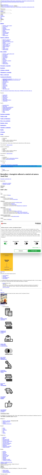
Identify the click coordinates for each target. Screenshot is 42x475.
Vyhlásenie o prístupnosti (7, 460)
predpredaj (13, 203)
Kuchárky (2, 68)
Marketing (4, 457)
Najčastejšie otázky (6, 440)
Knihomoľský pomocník (7, 446)
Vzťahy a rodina (5, 44)
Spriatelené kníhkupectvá (7, 423)
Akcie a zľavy (5, 85)
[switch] (15, 243)
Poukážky (15, 1)
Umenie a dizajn (5, 48)
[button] (22, 284)
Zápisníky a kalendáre (5, 127)
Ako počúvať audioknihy (7, 443)
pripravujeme (14, 204)
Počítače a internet (6, 46)
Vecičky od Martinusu (5, 118)
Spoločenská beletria (6, 29)
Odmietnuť (21, 250)
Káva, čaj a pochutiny (5, 120)
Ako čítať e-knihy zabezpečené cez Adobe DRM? (9, 164)
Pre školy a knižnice (6, 444)
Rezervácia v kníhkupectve (7, 441)
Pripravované (5, 84)
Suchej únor (2, 271)
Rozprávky (4, 59)
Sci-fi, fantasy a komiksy (7, 60)
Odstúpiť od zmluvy (6, 447)
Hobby (4, 47)
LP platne (2, 132)
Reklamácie (5, 445)
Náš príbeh (4, 452)
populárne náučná (16, 216)
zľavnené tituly (15, 199)
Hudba (2, 129)
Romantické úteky (6, 105)
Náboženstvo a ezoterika (5, 72)
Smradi (4, 112)
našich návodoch (9, 144)
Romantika (4, 28)
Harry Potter (5, 106)
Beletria (2, 23)
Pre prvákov (5, 55)
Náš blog (4, 453)
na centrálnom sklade (18, 202)
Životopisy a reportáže (6, 43)
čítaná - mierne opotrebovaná (22, 212)
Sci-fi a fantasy (5, 26)
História (4, 42)
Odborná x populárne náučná (5, 215)
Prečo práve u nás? (6, 439)
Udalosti (4, 422)
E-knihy (4, 5)
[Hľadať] (11, 13)
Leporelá (4, 61)
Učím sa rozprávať (6, 110)
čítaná (10, 209)
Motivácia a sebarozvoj (7, 39)
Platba (4, 438)
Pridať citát (2, 292)
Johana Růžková (5, 275)
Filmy (13, 5)
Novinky (4, 83)
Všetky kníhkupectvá (6, 421)
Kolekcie (4, 86)
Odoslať (2, 466)
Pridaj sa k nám (5, 456)
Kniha (4, 283)
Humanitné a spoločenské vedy (8, 41)
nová (10, 208)
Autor (2, 221)
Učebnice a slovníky (4, 70)
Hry (11, 5)
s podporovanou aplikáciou (13, 158)
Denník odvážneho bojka (7, 108)
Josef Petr (4, 276)
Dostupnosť (3, 201)
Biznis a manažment (6, 40)
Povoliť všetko (34, 250)
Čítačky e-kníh (3, 116)
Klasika (4, 30)
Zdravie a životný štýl (6, 45)
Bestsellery (4, 82)
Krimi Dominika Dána (6, 109)
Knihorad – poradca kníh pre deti (8, 53)
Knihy (2, 14)
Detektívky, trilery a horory (7, 25)
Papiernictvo (3, 125)
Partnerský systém (6, 455)
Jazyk (2, 218)
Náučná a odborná (4, 37)
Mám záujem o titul (6, 88)
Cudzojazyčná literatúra (5, 77)
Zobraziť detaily (35, 247)
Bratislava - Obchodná (6, 420)
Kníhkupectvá (6, 1)
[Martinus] (4, 4)
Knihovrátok (11, 1)
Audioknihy (8, 5)
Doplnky (2, 19)
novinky (11, 198)
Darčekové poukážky (5, 114)
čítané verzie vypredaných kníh (23, 213)
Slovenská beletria (6, 32)
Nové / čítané (3, 207)
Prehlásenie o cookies (6, 459)
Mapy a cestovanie (4, 74)
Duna (4, 111)
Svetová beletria (5, 33)
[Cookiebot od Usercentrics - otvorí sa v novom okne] (36, 223)
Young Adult (5, 57)
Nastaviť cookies (5, 470)
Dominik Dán (5, 95)
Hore (1, 289)
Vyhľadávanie (2, 8)
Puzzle (1, 134)
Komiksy (4, 27)
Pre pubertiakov (5, 56)
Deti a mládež (3, 51)
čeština (10, 219)
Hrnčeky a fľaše (4, 123)
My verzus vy (2, 304)
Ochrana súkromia (6, 471)
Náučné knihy (5, 62)
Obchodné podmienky (6, 472)
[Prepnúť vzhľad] (1, 3)
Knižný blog (19, 1)
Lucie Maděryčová (6, 277)
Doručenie (2, 1)
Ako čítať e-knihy (6, 442)
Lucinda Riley (5, 100)
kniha (9, 195)
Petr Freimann (5, 278)
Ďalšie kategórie (5, 35)
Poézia (4, 34)
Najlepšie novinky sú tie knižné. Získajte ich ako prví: (9, 464)
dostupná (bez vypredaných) (22, 205)
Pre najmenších (5, 54)
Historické (4, 31)
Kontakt (22, 1)
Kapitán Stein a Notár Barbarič (8, 107)
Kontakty (4, 451)
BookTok (4, 87)
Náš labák (4, 458)
